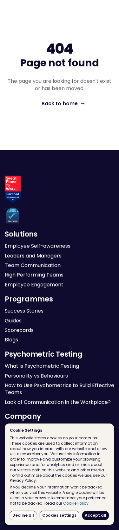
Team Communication (33, 265)
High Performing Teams (34, 275)
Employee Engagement (34, 284)
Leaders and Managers (33, 255)
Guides (13, 320)
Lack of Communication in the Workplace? (58, 401)
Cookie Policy (76, 503)
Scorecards (19, 330)
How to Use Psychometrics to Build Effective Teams (60, 389)
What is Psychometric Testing (42, 366)
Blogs (11, 339)
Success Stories (24, 310)
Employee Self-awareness (37, 246)
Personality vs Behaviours (36, 375)
